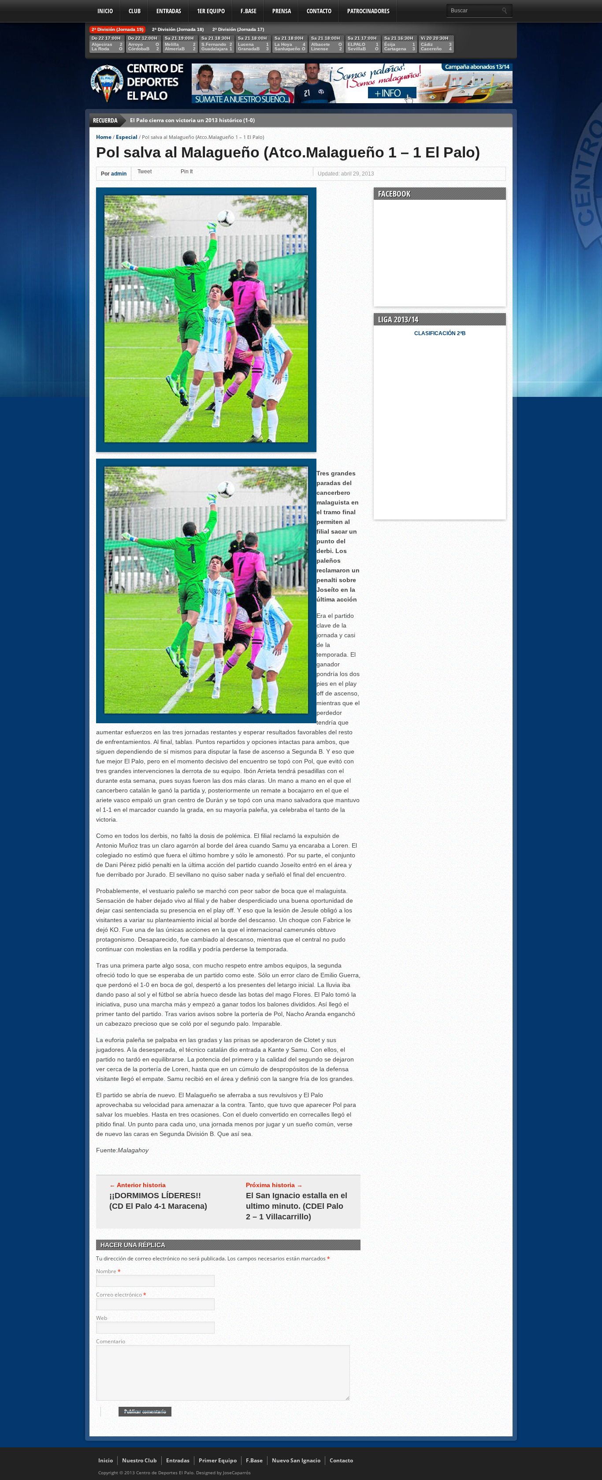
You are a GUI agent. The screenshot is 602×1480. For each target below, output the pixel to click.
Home (103, 137)
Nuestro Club (139, 1460)
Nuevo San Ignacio (296, 1460)
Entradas (168, 11)
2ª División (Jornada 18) (178, 29)
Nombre (106, 1271)
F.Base (248, 11)
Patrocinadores (368, 11)
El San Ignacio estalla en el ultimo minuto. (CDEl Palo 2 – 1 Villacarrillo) (296, 1206)
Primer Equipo (218, 1460)
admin (118, 174)
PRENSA (281, 11)
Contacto (319, 11)
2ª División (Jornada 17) (238, 29)
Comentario (110, 1341)
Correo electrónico (119, 1294)
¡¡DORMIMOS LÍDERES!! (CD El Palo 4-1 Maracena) (158, 1201)
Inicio (105, 11)
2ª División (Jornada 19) (117, 29)
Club (135, 11)
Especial (126, 137)
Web (101, 1318)
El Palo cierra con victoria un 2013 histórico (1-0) (192, 120)
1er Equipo (211, 11)
